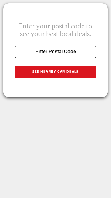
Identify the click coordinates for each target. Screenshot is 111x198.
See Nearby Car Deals (55, 71)
